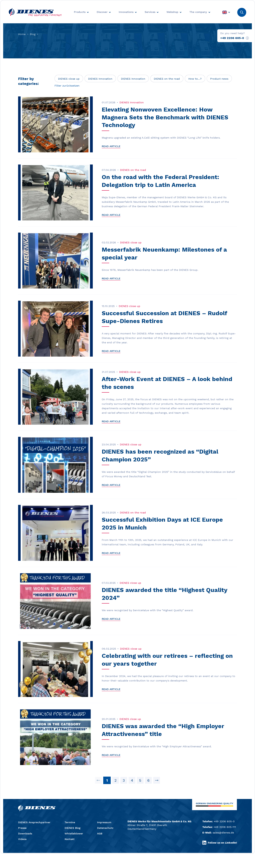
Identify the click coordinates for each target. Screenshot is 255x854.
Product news (219, 78)
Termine (70, 822)
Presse (22, 827)
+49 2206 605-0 (232, 38)
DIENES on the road (167, 78)
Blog (32, 34)
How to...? (195, 78)
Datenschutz (105, 827)
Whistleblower (74, 833)
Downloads (25, 833)
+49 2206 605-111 (225, 826)
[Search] (241, 12)
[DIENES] (35, 12)
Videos (22, 839)
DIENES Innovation (100, 78)
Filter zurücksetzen (67, 85)
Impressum (104, 822)
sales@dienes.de (223, 832)
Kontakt (69, 839)
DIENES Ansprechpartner (34, 822)
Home (22, 34)
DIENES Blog (72, 827)
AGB (99, 833)
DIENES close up (69, 78)
